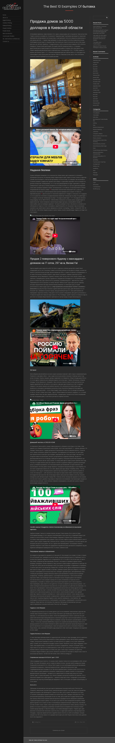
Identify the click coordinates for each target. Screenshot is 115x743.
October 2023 (96, 83)
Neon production (7, 33)
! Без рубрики (96, 113)
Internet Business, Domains (99, 143)
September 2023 (96, 86)
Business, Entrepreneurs (98, 127)
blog (94, 125)
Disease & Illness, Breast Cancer (100, 135)
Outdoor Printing (7, 23)
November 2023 (96, 81)
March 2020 (95, 101)
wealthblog (95, 168)
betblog (95, 123)
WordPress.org (96, 189)
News (94, 148)
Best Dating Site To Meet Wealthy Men (100, 120)
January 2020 (96, 105)
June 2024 (95, 66)
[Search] (106, 17)
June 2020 (95, 94)
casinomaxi (95, 131)
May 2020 (95, 96)
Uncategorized (37, 722)
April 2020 (95, 98)
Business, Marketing (97, 129)
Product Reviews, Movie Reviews (100, 150)
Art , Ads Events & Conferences (11, 39)
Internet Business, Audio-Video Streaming (100, 140)
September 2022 (96, 92)
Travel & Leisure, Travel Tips (99, 162)
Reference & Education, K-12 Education (99, 156)
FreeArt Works (6, 31)
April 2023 (95, 88)
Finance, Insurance (97, 138)
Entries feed (95, 184)
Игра (94, 170)
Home (4, 15)
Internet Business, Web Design (99, 146)
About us (5, 17)
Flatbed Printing (7, 25)
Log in (94, 182)
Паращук (95, 172)
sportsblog (95, 160)
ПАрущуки (95, 174)
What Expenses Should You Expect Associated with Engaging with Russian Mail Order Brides (100, 31)
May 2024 (95, 69)
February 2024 (96, 75)
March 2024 (95, 73)
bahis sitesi (95, 117)
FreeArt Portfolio (7, 28)
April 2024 (95, 71)
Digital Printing (7, 20)
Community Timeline (8, 36)
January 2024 (96, 77)
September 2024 (96, 60)
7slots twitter (96, 115)
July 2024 (95, 64)
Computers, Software (97, 133)
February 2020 (96, 103)
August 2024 (96, 62)
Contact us (6, 41)
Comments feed (96, 186)
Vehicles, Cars (96, 166)
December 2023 (96, 79)
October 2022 (96, 90)
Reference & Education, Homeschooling (98, 153)
